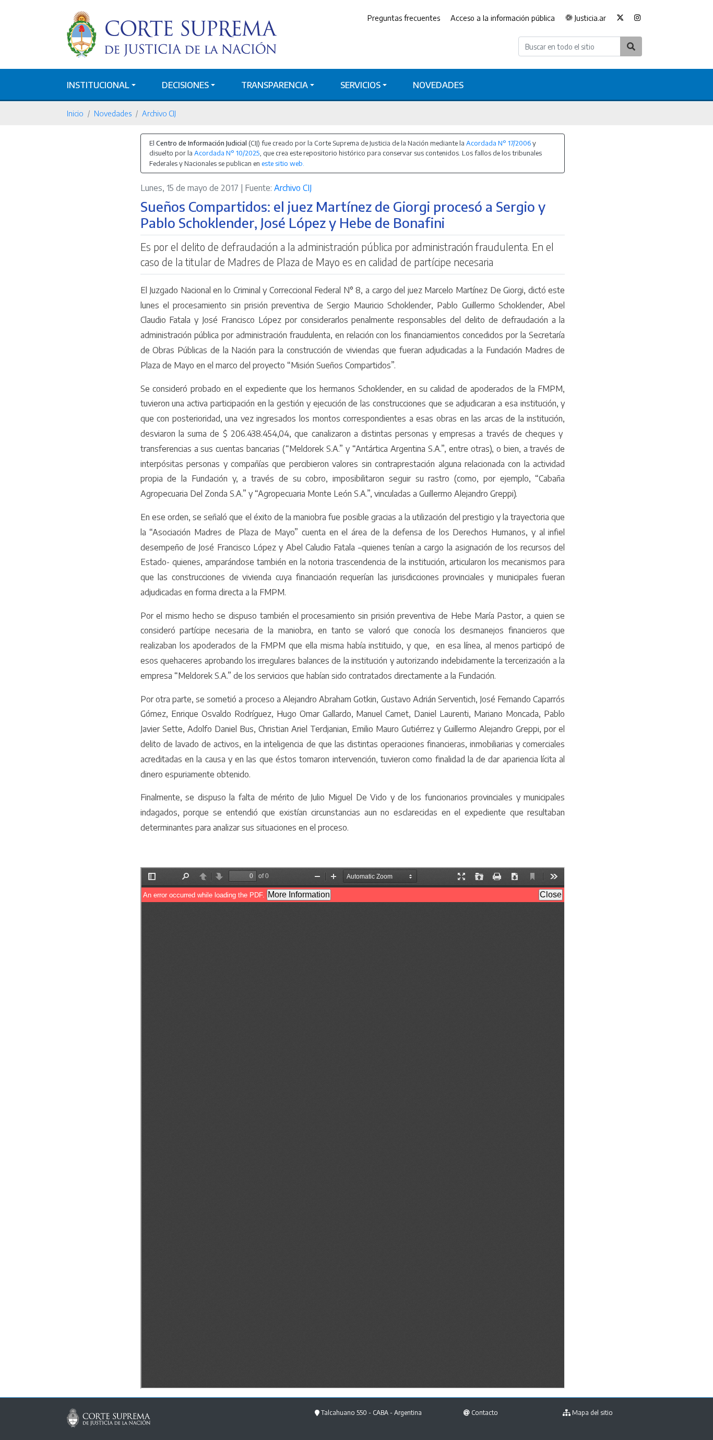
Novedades (438, 85)
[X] (620, 18)
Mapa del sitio (592, 1413)
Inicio (75, 113)
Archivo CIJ (159, 113)
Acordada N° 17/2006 (498, 143)
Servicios (360, 85)
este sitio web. (283, 163)
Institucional (98, 85)
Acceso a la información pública (502, 17)
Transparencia (274, 85)
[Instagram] (637, 18)
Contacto (484, 1413)
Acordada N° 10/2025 (226, 153)
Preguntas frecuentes (403, 17)
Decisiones (185, 85)
